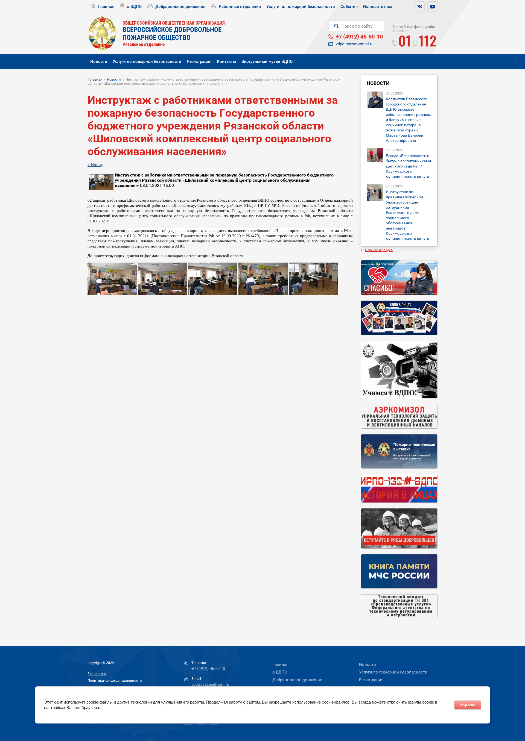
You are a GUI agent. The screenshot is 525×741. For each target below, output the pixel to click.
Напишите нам (377, 6)
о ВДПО (134, 6)
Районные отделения (240, 6)
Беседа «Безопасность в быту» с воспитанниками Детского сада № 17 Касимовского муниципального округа (408, 166)
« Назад (96, 164)
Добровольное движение (180, 6)
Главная (106, 6)
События (349, 6)
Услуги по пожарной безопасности (300, 6)
